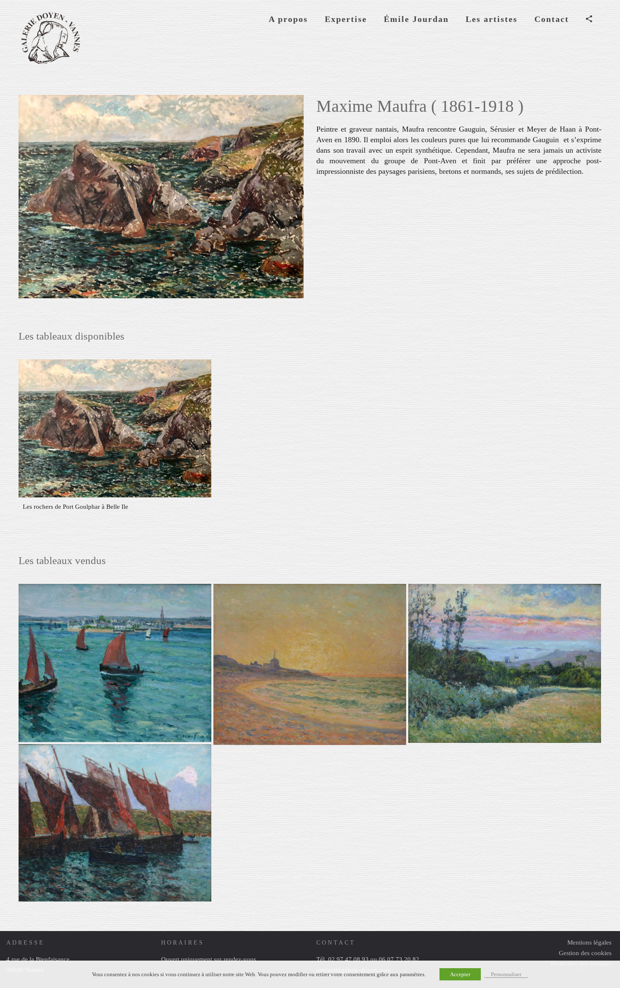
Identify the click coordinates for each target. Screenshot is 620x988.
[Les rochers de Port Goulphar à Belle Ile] (115, 428)
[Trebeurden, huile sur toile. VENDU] (504, 663)
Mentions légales (589, 942)
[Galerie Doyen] (50, 38)
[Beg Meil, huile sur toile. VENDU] (309, 664)
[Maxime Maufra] (115, 823)
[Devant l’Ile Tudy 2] (115, 663)
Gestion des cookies (585, 953)
